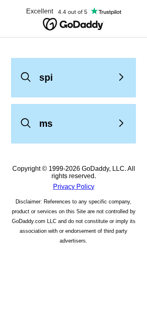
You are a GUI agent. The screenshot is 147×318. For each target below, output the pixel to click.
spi (46, 77)
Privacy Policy (73, 186)
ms (46, 123)
